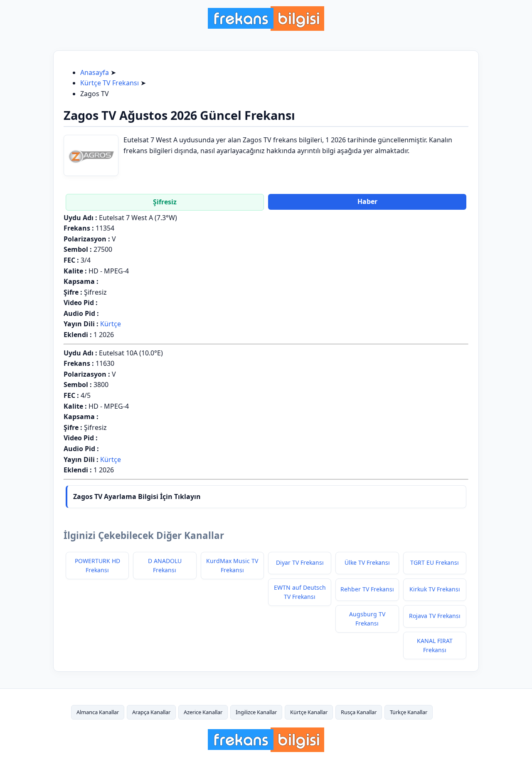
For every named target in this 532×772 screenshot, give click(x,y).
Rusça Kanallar (359, 712)
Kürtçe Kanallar (309, 712)
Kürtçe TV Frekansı (109, 82)
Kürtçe (110, 323)
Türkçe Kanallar (408, 712)
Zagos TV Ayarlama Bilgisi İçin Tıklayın (137, 496)
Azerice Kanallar (203, 712)
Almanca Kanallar (97, 712)
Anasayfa (94, 72)
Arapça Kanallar (151, 712)
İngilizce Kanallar (256, 712)
